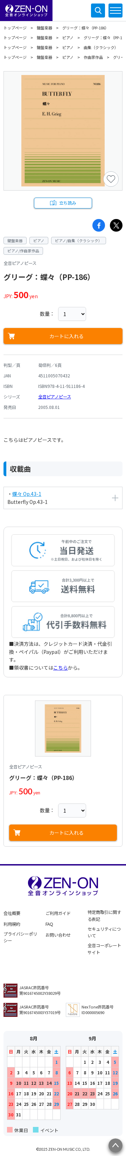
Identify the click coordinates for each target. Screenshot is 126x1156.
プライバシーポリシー (20, 937)
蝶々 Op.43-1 (26, 493)
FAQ (49, 924)
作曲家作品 (93, 57)
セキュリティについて (104, 932)
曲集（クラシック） (101, 47)
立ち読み (67, 203)
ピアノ (68, 37)
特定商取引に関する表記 (104, 915)
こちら (60, 667)
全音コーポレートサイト (104, 949)
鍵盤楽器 (44, 27)
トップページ (15, 27)
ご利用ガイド (58, 913)
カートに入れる (66, 336)
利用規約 (12, 924)
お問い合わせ (58, 935)
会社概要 (12, 913)
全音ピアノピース (54, 397)
